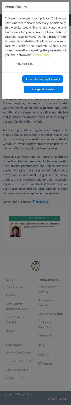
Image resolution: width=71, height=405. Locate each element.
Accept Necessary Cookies (43, 79)
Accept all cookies (43, 89)
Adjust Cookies (25, 63)
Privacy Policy (40, 55)
